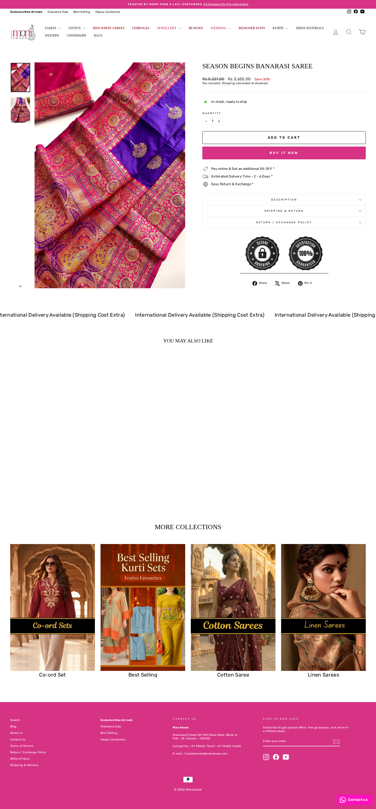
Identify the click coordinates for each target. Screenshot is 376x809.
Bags (98, 35)
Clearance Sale (58, 12)
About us (16, 733)
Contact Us (18, 739)
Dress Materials (310, 28)
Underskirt (76, 35)
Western (52, 35)
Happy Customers (107, 12)
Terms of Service (21, 746)
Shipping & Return (284, 211)
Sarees (51, 28)
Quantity (212, 113)
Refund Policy (20, 758)
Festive (75, 28)
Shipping (228, 83)
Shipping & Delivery (24, 765)
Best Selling (81, 12)
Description (284, 199)
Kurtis (278, 28)
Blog (13, 726)
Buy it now (284, 153)
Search (15, 720)
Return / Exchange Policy (284, 222)
